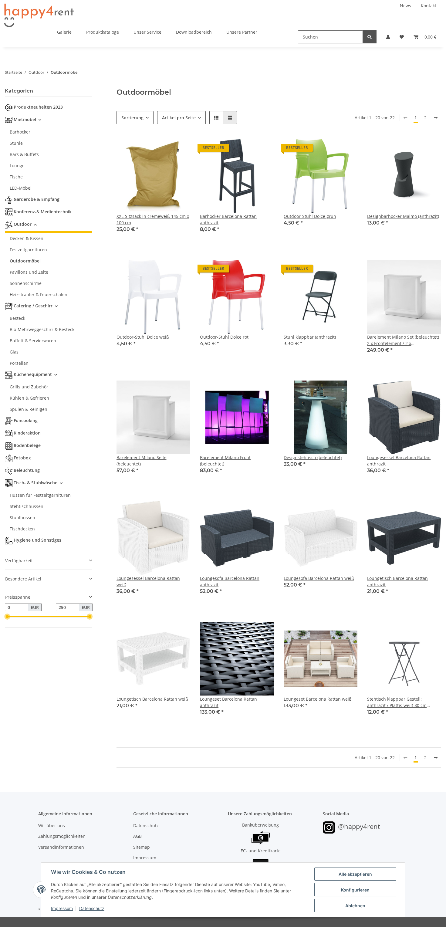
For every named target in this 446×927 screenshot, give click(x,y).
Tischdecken (22, 529)
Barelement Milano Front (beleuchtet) (225, 461)
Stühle (16, 143)
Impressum (144, 858)
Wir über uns (51, 825)
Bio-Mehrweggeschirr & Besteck (42, 329)
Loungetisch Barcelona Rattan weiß (152, 699)
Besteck (17, 318)
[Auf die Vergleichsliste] (164, 149)
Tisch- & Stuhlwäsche (35, 482)
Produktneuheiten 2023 (38, 107)
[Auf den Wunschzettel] (180, 149)
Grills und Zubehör (29, 387)
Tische (16, 177)
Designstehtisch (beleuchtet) (313, 457)
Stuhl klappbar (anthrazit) (310, 337)
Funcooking (26, 420)
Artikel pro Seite (179, 117)
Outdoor (23, 224)
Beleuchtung (27, 470)
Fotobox (22, 458)
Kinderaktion (27, 433)
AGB (137, 836)
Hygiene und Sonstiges (37, 540)
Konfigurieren (355, 889)
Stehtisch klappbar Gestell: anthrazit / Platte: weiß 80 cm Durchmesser (397, 702)
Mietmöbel (25, 119)
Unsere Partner (241, 32)
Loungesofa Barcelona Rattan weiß (319, 578)
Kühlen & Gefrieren (29, 398)
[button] (388, 36)
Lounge (17, 165)
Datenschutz (146, 825)
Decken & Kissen (26, 238)
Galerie (64, 32)
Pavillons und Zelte (29, 272)
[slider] (7, 616)
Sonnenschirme (26, 283)
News (405, 5)
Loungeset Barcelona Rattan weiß (318, 699)
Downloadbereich (194, 32)
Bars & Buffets (24, 154)
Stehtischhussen (26, 506)
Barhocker (20, 132)
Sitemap (141, 847)
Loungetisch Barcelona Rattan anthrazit (397, 581)
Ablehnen (355, 905)
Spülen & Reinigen (28, 409)
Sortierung (132, 117)
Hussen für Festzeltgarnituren (40, 495)
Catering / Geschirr (33, 306)
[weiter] (435, 118)
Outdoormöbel (25, 261)
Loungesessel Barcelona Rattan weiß (148, 581)
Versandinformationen (61, 847)
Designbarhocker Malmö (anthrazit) (403, 216)
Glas (14, 352)
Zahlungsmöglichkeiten (62, 836)
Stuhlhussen (22, 517)
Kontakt (428, 5)
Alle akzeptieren (355, 874)
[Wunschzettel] (402, 36)
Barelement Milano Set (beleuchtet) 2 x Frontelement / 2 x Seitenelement (403, 340)
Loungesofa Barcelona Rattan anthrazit (229, 581)
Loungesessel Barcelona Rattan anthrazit (399, 461)
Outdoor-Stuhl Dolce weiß (143, 337)
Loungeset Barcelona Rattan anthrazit (228, 702)
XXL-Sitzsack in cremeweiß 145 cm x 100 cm (153, 219)
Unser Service (147, 32)
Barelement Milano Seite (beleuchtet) (142, 461)
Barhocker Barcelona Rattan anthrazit (228, 219)
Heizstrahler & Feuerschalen (38, 294)
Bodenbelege (27, 445)
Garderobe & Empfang (36, 199)
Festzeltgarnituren (28, 249)
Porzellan (19, 363)
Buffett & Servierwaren (33, 340)
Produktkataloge (102, 32)
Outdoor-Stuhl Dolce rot (224, 337)
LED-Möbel (21, 188)
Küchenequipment (33, 374)
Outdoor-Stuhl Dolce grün (310, 216)
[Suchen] (370, 36)
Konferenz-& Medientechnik (43, 212)
